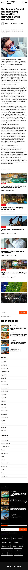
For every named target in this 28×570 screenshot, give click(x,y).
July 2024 (3, 401)
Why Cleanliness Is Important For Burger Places (14, 273)
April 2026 (3, 362)
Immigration (4, 466)
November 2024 (5, 388)
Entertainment (4, 453)
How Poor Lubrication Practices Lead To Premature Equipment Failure (13, 186)
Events (2, 456)
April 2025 (3, 381)
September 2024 (5, 394)
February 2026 (4, 368)
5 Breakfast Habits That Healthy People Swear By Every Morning (18, 335)
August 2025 (4, 375)
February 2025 (4, 384)
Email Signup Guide (12, 2)
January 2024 (4, 414)
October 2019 (4, 417)
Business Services (5, 443)
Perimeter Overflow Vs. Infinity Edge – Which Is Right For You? (12, 208)
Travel (2, 473)
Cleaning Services (5, 446)
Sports (2, 469)
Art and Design (4, 440)
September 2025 (5, 371)
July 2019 (3, 420)
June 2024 (3, 404)
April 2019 (3, 430)
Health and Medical (5, 463)
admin (6, 23)
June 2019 (3, 424)
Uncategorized (4, 476)
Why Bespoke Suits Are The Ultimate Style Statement (12, 252)
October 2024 (4, 391)
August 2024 (4, 398)
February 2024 (4, 411)
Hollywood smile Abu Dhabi (7, 82)
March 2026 (4, 365)
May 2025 (3, 378)
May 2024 (3, 407)
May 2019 (3, 427)
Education (3, 450)
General (21, 23)
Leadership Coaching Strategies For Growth (12, 230)
